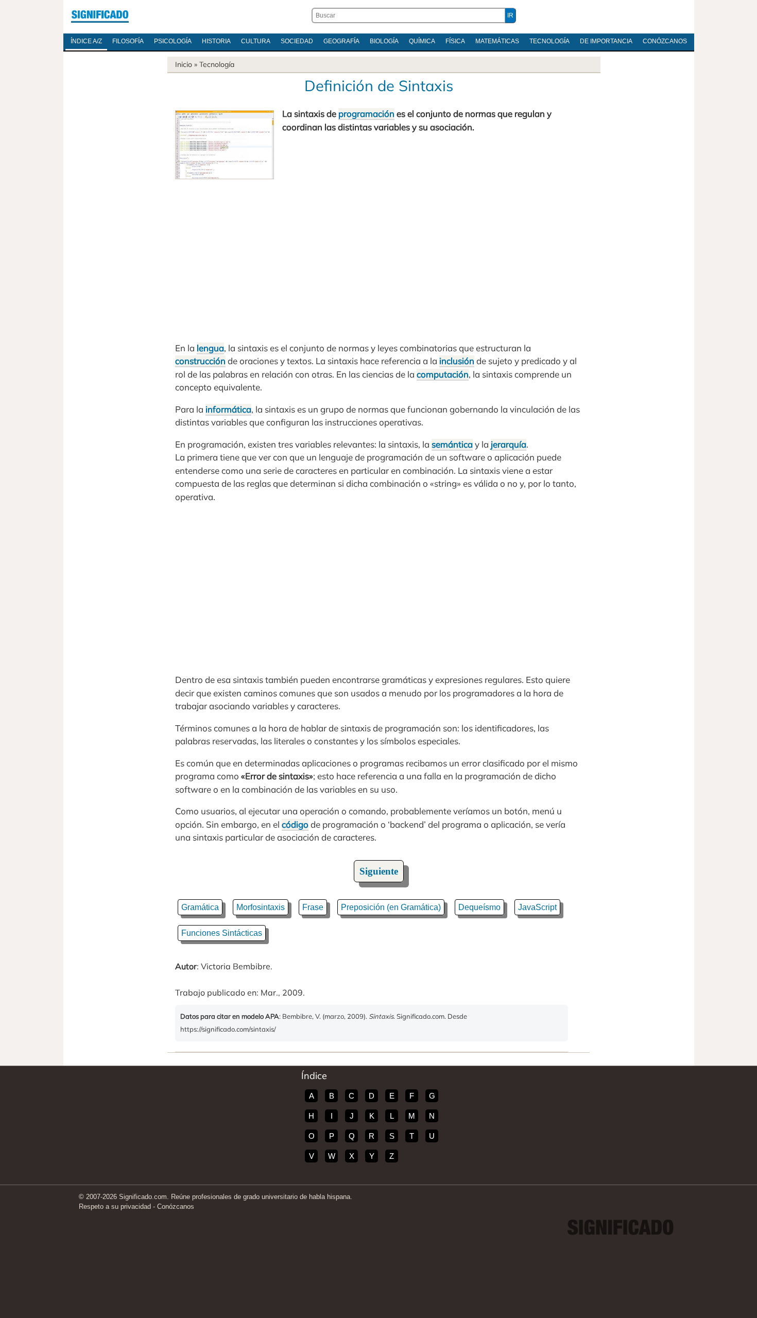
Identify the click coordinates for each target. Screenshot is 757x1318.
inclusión (456, 360)
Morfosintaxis (260, 907)
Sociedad (297, 41)
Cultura (255, 41)
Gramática (200, 907)
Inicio (183, 64)
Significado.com (100, 15)
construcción (200, 360)
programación (366, 113)
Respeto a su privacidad (115, 1206)
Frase (312, 907)
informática (228, 409)
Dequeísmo (479, 907)
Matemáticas (497, 41)
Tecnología (549, 41)
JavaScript (537, 907)
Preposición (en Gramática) (391, 907)
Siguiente (378, 871)
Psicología (173, 41)
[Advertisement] (378, 256)
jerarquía (508, 444)
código (295, 824)
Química (422, 41)
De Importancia (606, 41)
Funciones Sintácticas (221, 933)
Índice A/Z (86, 41)
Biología (384, 41)
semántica (452, 444)
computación (443, 374)
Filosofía (128, 41)
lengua (210, 348)
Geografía (341, 41)
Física (455, 41)
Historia (216, 41)
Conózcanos (665, 41)
